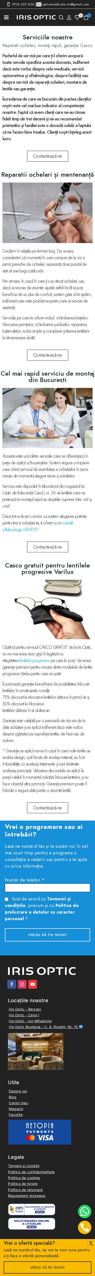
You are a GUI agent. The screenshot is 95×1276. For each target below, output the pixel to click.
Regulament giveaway (27, 1196)
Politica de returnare (25, 1190)
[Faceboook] (11, 984)
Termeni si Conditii (23, 1166)
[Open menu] (6, 17)
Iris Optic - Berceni (25, 1009)
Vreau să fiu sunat (47, 1267)
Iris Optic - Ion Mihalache (30, 1021)
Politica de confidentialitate (31, 1172)
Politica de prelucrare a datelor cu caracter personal (42, 912)
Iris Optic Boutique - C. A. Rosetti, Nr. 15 (44, 1027)
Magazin (16, 1109)
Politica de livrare (23, 1184)
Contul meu (18, 1103)
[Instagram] (22, 984)
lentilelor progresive (34, 660)
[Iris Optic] (36, 17)
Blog (12, 1097)
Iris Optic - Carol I (24, 1015)
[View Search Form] (61, 17)
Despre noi (18, 1091)
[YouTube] (32, 984)
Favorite (16, 1115)
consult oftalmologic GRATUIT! (37, 526)
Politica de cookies (24, 1178)
